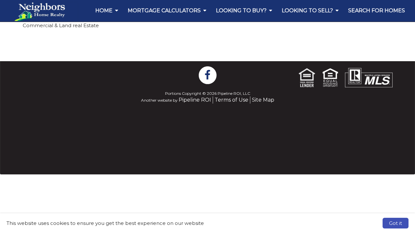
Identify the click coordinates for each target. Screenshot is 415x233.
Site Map (263, 100)
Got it (395, 223)
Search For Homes (376, 10)
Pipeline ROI (195, 100)
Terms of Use (231, 100)
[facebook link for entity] (207, 75)
